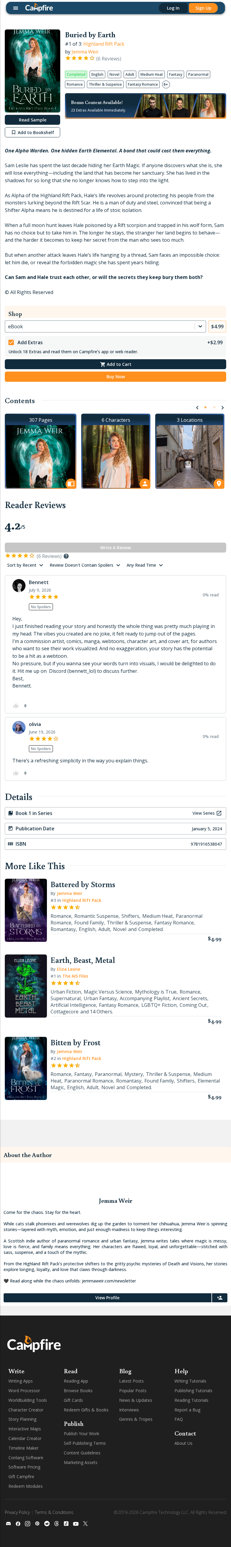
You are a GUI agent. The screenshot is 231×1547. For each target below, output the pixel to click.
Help (181, 1371)
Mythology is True (156, 991)
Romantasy (63, 929)
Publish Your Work (81, 1433)
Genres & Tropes (135, 1419)
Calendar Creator (25, 1438)
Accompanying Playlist (145, 998)
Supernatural (66, 998)
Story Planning (22, 1419)
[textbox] (115, 656)
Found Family (89, 922)
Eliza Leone (68, 969)
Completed (150, 929)
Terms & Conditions (54, 1512)
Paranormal (108, 1074)
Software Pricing (24, 1467)
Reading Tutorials (191, 1400)
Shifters (130, 916)
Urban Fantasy (100, 998)
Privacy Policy (17, 1512)
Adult (104, 929)
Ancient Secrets (190, 998)
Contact (185, 1433)
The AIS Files (75, 976)
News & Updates (135, 1400)
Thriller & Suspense (129, 922)
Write (16, 1371)
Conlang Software (25, 1457)
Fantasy (83, 1074)
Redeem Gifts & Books (86, 1410)
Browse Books (78, 1390)
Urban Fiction (66, 991)
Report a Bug (187, 1410)
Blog (125, 1371)
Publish (74, 1423)
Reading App (76, 1381)
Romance (61, 916)
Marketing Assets (80, 1462)
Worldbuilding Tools (27, 1400)
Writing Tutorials (190, 1381)
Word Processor (24, 1390)
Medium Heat (157, 916)
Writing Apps (20, 1381)
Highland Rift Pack (104, 44)
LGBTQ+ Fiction (159, 1005)
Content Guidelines (82, 1453)
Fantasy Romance (174, 922)
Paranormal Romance (88, 1080)
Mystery (134, 1074)
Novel (119, 929)
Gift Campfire (21, 1476)
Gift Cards (73, 1400)
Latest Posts (131, 1381)
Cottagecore (65, 1011)
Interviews (129, 1410)
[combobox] (8, 326)
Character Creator (25, 1410)
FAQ (178, 1419)
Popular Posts (132, 1390)
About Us (183, 1443)
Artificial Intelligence (73, 1005)
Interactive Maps (24, 1429)
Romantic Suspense (96, 916)
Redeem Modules (25, 1486)
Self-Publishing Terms (85, 1443)
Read (71, 1371)
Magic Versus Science (108, 991)
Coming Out (193, 1005)
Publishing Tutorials (193, 1390)
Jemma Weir (85, 51)
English (87, 929)
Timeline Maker (23, 1448)
